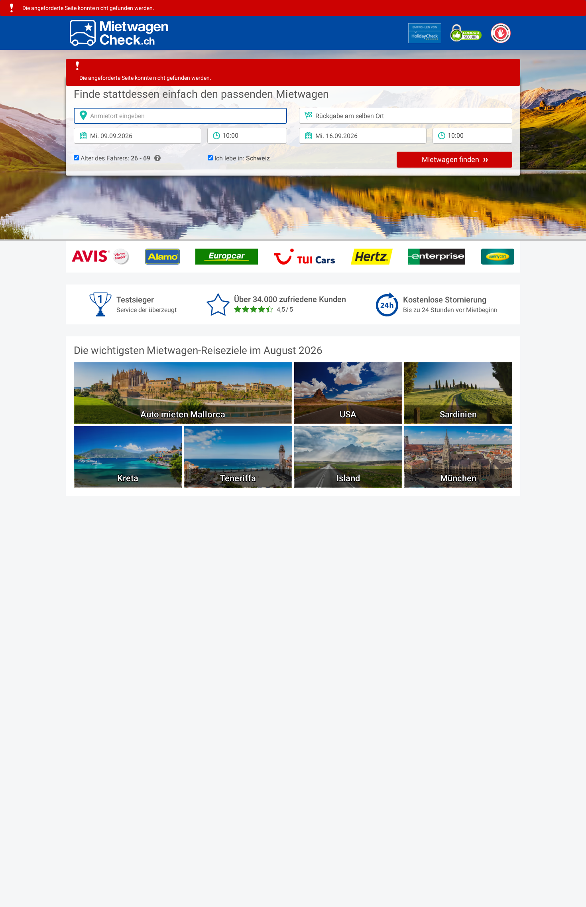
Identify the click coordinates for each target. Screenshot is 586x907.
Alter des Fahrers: (114, 158)
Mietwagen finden (451, 159)
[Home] (119, 33)
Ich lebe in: (241, 158)
